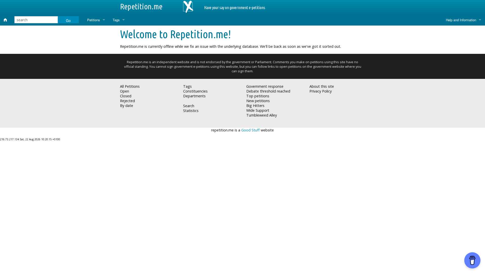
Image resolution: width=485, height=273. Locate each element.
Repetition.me (141, 6)
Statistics (191, 110)
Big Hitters (255, 105)
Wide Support (257, 110)
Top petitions (257, 96)
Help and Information (461, 19)
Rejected (127, 100)
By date (126, 105)
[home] (5, 20)
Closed (125, 96)
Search (188, 105)
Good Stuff (250, 130)
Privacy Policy (320, 91)
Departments (194, 96)
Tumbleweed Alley (261, 115)
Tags (116, 19)
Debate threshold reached (268, 91)
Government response (264, 86)
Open (124, 91)
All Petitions (130, 86)
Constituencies (195, 91)
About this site (321, 86)
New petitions (258, 100)
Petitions (93, 19)
